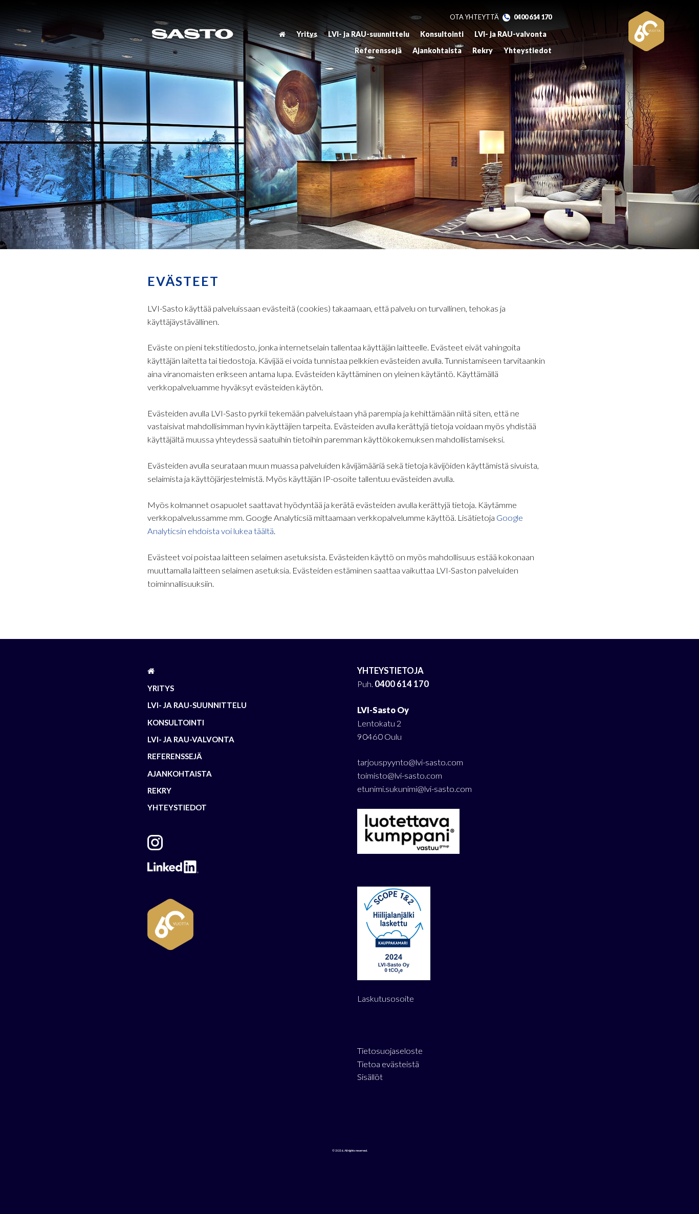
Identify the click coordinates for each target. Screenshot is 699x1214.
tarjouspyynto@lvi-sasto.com (410, 762)
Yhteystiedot (528, 50)
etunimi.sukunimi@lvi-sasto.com (414, 789)
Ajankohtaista (437, 50)
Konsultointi (442, 34)
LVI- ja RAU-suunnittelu (368, 34)
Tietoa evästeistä (388, 1064)
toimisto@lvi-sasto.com (399, 775)
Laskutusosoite (385, 999)
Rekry (482, 50)
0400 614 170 (533, 17)
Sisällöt (370, 1077)
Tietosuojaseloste (390, 1051)
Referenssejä (378, 50)
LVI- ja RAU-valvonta (510, 34)
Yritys (306, 34)
